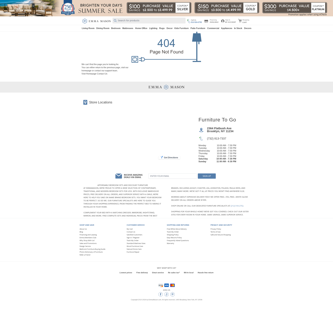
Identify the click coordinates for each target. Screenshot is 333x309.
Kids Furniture (181, 28)
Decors (247, 28)
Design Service (85, 246)
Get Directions (171, 157)
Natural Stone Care (134, 249)
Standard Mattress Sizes (136, 243)
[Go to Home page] (97, 21)
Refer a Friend (85, 255)
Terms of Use (215, 232)
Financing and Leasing (88, 235)
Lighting (153, 28)
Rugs (162, 28)
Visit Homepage (89, 74)
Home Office (141, 28)
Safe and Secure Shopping (221, 235)
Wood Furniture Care (135, 246)
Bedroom (116, 28)
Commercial (213, 28)
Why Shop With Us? (87, 240)
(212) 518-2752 (237, 206)
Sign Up (207, 176)
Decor (170, 28)
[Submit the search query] (115, 20)
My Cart (130, 229)
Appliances (226, 28)
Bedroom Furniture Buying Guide (92, 249)
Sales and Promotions (88, 243)
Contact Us (102, 74)
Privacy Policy (216, 229)
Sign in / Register (133, 237)
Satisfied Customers (134, 235)
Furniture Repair (133, 252)
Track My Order (133, 240)
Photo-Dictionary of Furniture (91, 252)
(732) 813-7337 (216, 138)
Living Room (88, 28)
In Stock (238, 28)
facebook (161, 294)
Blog (81, 232)
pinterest (172, 294)
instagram (166, 294)
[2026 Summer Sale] (166, 8)
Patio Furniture (198, 28)
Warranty (170, 243)
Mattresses (127, 28)
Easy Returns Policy (174, 237)
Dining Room (102, 28)
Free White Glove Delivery (177, 229)
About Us (83, 229)
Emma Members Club (88, 237)
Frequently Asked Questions (178, 240)
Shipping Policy (173, 235)
